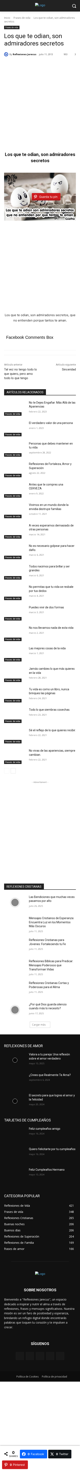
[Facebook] (20, 1356)
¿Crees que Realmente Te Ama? (50, 1075)
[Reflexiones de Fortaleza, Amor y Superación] (15, 469)
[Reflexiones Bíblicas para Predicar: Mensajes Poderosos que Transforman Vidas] (15, 967)
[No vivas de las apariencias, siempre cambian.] (15, 756)
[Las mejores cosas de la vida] (15, 654)
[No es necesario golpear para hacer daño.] (15, 551)
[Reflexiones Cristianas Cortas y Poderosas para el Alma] (15, 988)
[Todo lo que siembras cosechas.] (15, 715)
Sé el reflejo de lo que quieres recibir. (52, 730)
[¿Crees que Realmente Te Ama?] (15, 1080)
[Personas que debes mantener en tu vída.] (15, 449)
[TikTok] (50, 1356)
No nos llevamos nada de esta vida (51, 627)
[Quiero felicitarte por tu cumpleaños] (15, 1154)
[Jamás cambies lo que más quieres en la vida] (15, 674)
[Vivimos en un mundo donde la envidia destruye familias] (15, 510)
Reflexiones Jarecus (24, 54)
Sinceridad (69, 369)
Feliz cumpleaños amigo (44, 1128)
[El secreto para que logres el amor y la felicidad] (15, 1101)
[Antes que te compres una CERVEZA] (15, 490)
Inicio (7, 18)
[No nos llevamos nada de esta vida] (15, 633)
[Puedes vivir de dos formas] (15, 613)
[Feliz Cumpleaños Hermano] (15, 1175)
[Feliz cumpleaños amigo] (15, 1134)
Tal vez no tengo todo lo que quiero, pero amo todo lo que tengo (20, 374)
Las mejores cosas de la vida (47, 648)
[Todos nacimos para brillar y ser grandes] (15, 572)
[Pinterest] (40, 1356)
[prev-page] (6, 770)
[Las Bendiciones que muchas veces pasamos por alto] (15, 902)
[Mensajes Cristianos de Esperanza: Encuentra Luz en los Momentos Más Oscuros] (15, 924)
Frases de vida (22, 18)
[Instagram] (30, 1356)
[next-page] (13, 770)
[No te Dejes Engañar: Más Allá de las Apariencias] (15, 408)
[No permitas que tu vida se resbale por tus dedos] (15, 592)
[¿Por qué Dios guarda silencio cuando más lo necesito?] (15, 1010)
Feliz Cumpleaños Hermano (47, 1169)
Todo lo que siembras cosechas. (49, 709)
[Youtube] (60, 1356)
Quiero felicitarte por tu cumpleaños (52, 1149)
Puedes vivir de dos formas (46, 607)
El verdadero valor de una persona (51, 423)
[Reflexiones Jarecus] (6, 54)
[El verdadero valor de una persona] (15, 428)
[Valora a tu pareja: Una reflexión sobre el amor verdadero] (15, 1060)
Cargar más (39, 1024)
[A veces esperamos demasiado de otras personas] (15, 531)
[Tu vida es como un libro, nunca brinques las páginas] (15, 695)
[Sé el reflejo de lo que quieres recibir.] (15, 736)
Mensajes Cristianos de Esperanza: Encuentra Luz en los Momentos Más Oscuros (51, 922)
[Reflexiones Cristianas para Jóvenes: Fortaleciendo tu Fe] (15, 945)
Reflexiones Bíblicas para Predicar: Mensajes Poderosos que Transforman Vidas (51, 965)
